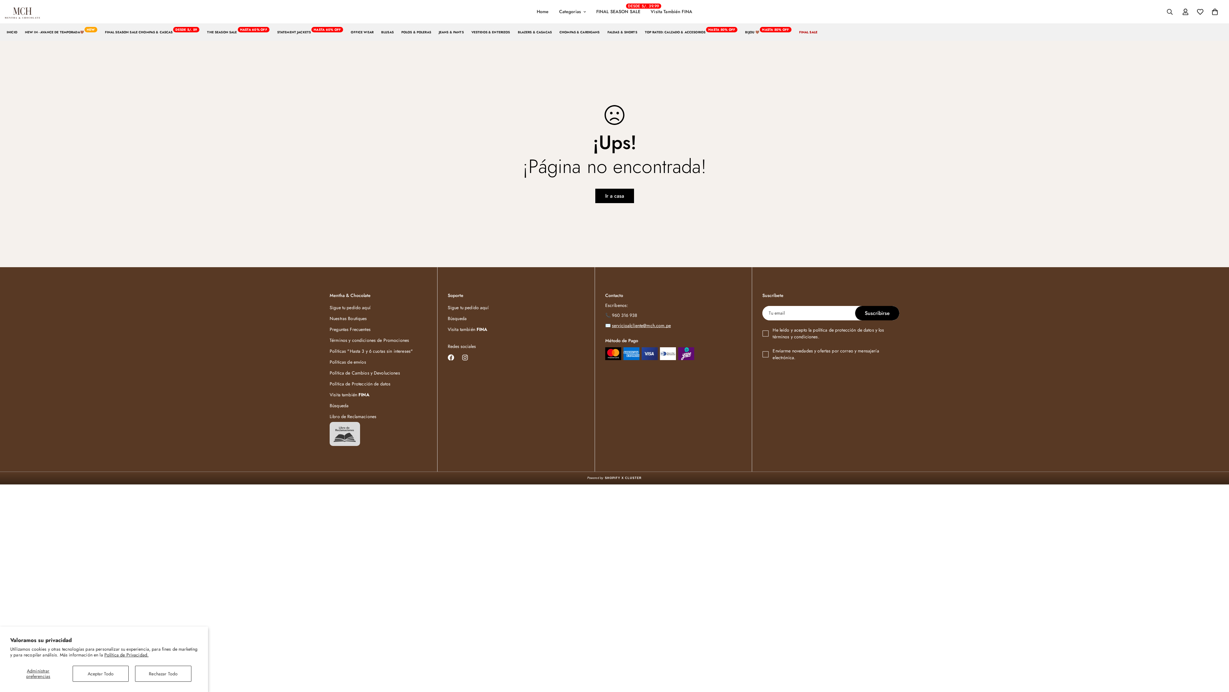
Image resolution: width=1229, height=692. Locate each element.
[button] (1215, 11)
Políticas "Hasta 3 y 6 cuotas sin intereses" (371, 351)
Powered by (614, 478)
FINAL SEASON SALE (621, 9)
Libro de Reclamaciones (353, 416)
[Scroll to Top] (1216, 657)
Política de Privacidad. (126, 655)
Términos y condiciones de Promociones (369, 340)
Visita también (349, 394)
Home (543, 11)
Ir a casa (614, 196)
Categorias (570, 11)
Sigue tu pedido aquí (350, 307)
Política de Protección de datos (360, 384)
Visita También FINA (671, 11)
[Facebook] (451, 357)
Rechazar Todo (163, 674)
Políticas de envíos (348, 362)
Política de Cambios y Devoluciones (365, 373)
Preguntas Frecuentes (350, 329)
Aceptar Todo (101, 674)
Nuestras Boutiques (348, 318)
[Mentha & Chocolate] (22, 12)
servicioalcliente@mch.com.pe (641, 325)
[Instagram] (465, 357)
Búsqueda (339, 405)
